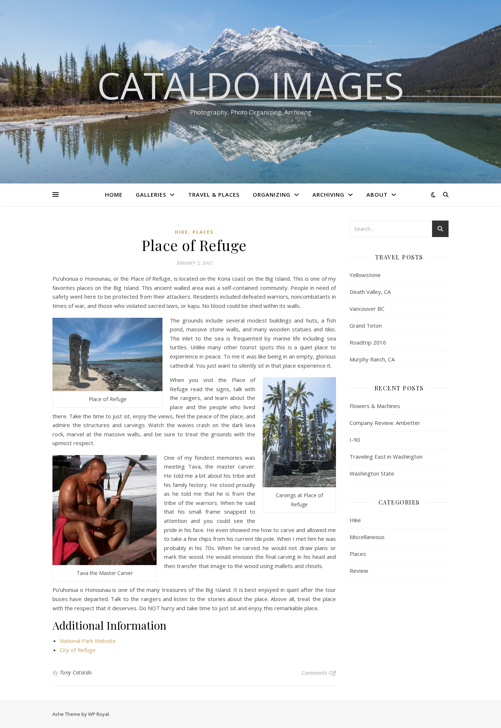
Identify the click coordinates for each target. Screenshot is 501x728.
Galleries (151, 194)
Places (203, 232)
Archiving (328, 194)
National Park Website (88, 640)
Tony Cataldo (76, 672)
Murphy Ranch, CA (372, 359)
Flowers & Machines (375, 406)
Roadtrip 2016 (368, 342)
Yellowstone (365, 275)
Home (113, 194)
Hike (181, 232)
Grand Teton (366, 325)
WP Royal (98, 714)
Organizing (271, 194)
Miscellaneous (367, 536)
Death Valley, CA (370, 291)
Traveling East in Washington (386, 456)
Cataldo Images (250, 85)
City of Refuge (78, 650)
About (377, 194)
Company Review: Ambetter (385, 422)
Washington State (372, 473)
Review (359, 570)
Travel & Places (213, 194)
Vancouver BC (367, 308)
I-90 (355, 439)
